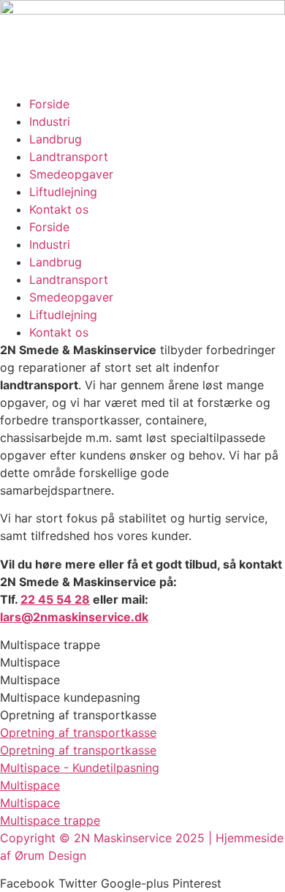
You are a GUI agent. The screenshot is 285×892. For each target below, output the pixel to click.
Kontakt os (58, 209)
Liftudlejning (63, 191)
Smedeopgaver (71, 174)
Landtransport (68, 156)
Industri (49, 121)
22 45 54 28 (55, 599)
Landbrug (55, 139)
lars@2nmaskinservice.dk (74, 617)
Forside (49, 104)
